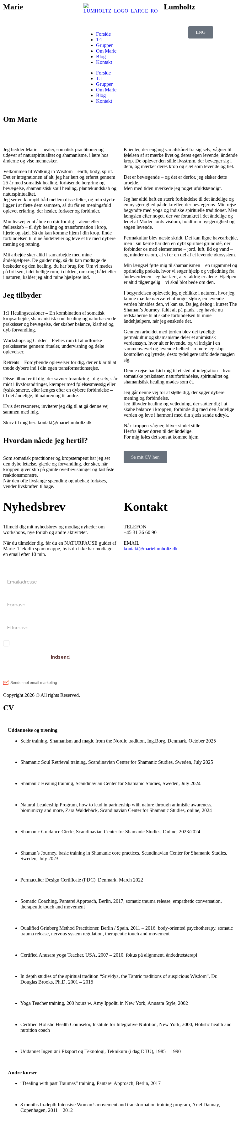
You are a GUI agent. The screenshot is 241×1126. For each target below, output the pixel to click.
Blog (101, 56)
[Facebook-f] (148, 570)
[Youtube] (165, 570)
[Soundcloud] (182, 570)
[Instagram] (131, 570)
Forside (103, 34)
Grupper (104, 45)
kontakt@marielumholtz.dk (151, 548)
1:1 (99, 39)
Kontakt (104, 62)
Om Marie (106, 51)
